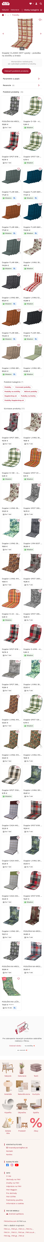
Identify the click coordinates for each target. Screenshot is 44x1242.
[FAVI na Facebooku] (7, 1165)
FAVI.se (21, 1232)
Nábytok (5, 10)
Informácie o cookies (15, 1203)
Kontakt (9, 1151)
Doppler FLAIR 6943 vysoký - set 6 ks (18, 192)
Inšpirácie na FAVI (13, 1186)
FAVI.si (21, 1236)
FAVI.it (14, 1232)
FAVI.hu (29, 1229)
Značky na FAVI (12, 1183)
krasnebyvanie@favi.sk (18, 1148)
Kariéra (9, 1154)
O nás (8, 1176)
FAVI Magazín (11, 1190)
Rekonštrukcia (23, 1094)
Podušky (15, 15)
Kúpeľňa (8, 1112)
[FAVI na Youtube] (16, 1165)
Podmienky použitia (14, 1200)
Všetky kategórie (31, 10)
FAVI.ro (22, 1229)
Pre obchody (11, 1193)
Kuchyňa (36, 1094)
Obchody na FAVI (13, 1179)
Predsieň (22, 1131)
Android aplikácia (16, 1214)
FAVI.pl (14, 1229)
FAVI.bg (7, 1236)
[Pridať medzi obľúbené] (19, 98)
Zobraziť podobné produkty (16, 71)
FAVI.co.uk (30, 1232)
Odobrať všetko (15, 1046)
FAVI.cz (7, 1229)
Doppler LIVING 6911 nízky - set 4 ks (18, 368)
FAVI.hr (7, 1232)
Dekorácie (15, 10)
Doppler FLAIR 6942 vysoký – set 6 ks (18, 227)
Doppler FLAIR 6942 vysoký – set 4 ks (18, 333)
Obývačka (22, 1112)
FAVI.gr (14, 1236)
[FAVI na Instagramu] (12, 1165)
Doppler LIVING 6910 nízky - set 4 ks (18, 298)
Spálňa (36, 1112)
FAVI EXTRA (11, 1197)
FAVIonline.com (10, 1221)
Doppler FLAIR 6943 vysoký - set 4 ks (18, 262)
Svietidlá (8, 1094)
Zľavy (36, 1131)
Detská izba (8, 1132)
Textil (36, 1076)
